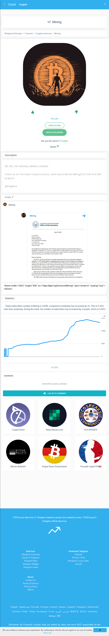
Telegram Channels (30, 554)
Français (44, 607)
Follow (54, 119)
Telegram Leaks (30, 567)
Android (78, 554)
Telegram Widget (31, 564)
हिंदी (58, 616)
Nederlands (92, 607)
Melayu (52, 616)
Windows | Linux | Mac (78, 561)
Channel (29, 33)
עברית (51, 611)
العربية (58, 611)
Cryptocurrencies (43, 33)
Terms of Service (30, 583)
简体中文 (74, 611)
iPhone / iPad (78, 558)
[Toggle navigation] (105, 4)
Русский (35, 607)
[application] (54, 337)
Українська (24, 607)
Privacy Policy (30, 586)
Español (71, 607)
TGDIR (12, 4)
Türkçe (32, 611)
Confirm (64, 141)
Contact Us (30, 580)
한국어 (83, 611)
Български (42, 611)
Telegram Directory (13, 33)
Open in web (54, 125)
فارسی (66, 611)
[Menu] (104, 316)
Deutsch (54, 607)
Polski (25, 611)
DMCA (30, 590)
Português (81, 607)
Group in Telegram (30, 558)
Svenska (16, 611)
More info (48, 633)
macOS (78, 564)
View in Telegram (54, 132)
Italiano (62, 607)
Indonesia (92, 611)
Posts (8, 197)
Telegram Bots (30, 561)
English (14, 607)
